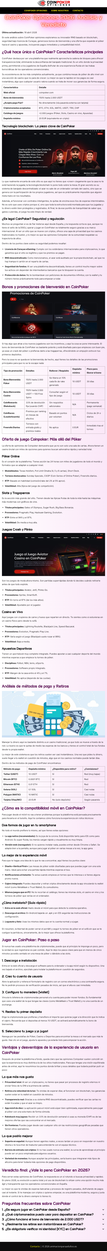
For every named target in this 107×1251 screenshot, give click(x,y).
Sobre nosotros (60, 10)
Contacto (78, 10)
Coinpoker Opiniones (35, 10)
